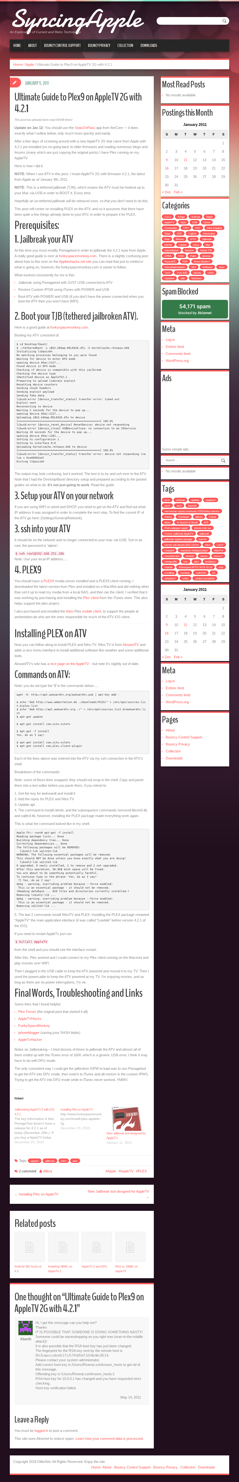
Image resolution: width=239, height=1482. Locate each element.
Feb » (178, 192)
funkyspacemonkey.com (78, 256)
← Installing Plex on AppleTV (36, 1194)
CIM (194, 222)
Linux (196, 244)
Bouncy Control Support (62, 45)
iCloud (212, 517)
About (32, 45)
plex (75, 1161)
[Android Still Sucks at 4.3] (29, 1247)
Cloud (207, 222)
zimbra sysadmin (204, 578)
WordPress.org (177, 361)
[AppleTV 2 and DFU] (97, 1247)
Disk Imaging (214, 228)
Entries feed (175, 347)
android (180, 500)
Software (207, 267)
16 (167, 168)
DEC (197, 228)
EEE (179, 233)
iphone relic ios (202, 528)
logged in (41, 1431)
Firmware (183, 517)
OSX (181, 256)
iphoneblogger (28, 1033)
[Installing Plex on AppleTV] (83, 1118)
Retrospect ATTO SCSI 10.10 (195, 567)
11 (185, 160)
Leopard (169, 550)
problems (210, 561)
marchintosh (172, 250)
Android (195, 216)
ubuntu (197, 272)
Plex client (91, 598)
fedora (168, 517)
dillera (47, 1171)
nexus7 (218, 556)
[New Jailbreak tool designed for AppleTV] (127, 1119)
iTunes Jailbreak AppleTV (179, 533)
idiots (167, 522)
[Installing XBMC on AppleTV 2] (63, 1247)
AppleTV (127, 1171)
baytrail (192, 505)
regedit (168, 567)
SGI (193, 267)
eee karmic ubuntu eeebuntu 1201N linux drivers (192, 511)
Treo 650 (182, 272)
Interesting (209, 233)
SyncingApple (75, 18)
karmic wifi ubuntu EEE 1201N (182, 545)
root (221, 567)
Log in (170, 340)
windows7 (170, 578)
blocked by (200, 311)
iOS (206, 522)
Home (17, 45)
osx (185, 561)
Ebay (167, 233)
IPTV (193, 239)
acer (167, 500)
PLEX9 (48, 581)
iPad (167, 239)
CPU (186, 228)
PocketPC (170, 261)
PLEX (142, 1171)
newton (190, 556)
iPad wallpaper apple (176, 528)
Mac (208, 244)
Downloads (149, 45)
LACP (220, 545)
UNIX (211, 272)
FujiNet (192, 233)
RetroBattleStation (175, 267)
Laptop (182, 244)
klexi (63, 1161)
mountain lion (172, 556)
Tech (167, 272)
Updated (169, 278)
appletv (35, 1161)
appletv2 (210, 500)
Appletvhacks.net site (75, 261)
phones (206, 256)
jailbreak (50, 1161)
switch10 (201, 572)
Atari (183, 222)
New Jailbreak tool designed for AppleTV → (118, 1194)
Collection (125, 45)
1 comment (27, 1171)
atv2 (179, 505)
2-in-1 (168, 216)
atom (167, 505)
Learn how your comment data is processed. (110, 1438)
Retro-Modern (202, 261)
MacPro (218, 550)
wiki (183, 278)
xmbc (185, 578)
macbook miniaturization (194, 550)
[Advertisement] (200, 416)
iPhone (180, 239)
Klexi (70, 611)
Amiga (181, 216)
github (199, 517)
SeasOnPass (85, 128)
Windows (196, 278)
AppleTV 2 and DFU (94, 1266)
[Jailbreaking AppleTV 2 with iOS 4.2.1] (37, 1125)
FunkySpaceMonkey (34, 1026)
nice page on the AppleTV (69, 664)
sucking (184, 572)
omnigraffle (171, 561)
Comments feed (178, 354)
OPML (168, 256)
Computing (171, 228)
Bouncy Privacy (99, 45)
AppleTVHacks (29, 1019)
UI (213, 572)
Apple (29, 64)
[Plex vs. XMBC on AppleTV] (130, 1247)
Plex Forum (27, 1012)
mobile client (91, 611)
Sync (222, 267)
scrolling (169, 572)
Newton (189, 250)
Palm (193, 256)
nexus (203, 556)
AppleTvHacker (30, 1040)
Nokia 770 (206, 250)
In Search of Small (187, 522)
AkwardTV (131, 645)
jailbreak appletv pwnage (178, 539)
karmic (168, 244)
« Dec (166, 192)
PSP (185, 261)
